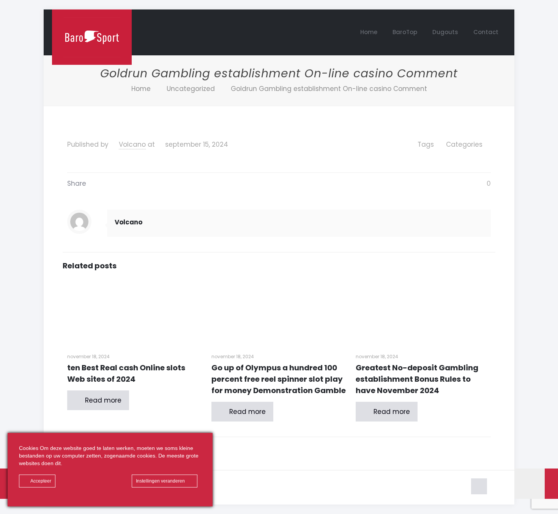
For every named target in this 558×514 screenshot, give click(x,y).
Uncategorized (191, 88)
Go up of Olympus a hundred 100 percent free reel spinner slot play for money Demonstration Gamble (278, 379)
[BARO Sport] (92, 37)
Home (141, 88)
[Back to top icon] (479, 486)
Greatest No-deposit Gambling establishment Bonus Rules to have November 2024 (417, 379)
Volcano (132, 144)
